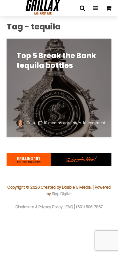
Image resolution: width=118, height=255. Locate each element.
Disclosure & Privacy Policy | (40, 206)
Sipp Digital (61, 193)
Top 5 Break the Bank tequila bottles (56, 61)
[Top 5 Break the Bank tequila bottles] (59, 87)
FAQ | (71, 206)
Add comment (92, 122)
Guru (30, 122)
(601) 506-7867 (89, 206)
